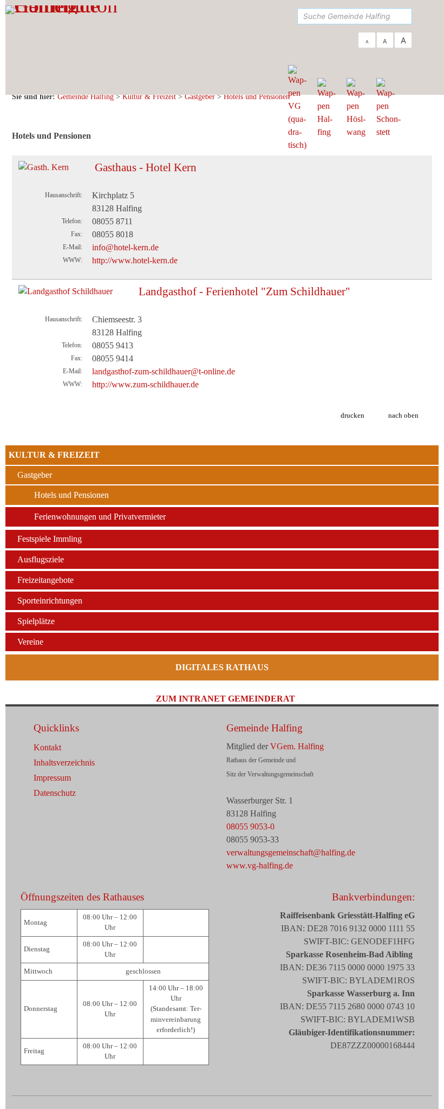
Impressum (52, 777)
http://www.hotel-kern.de (135, 260)
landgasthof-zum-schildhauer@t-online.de (163, 371)
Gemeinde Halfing (264, 728)
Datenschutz (55, 792)
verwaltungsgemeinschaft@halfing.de (290, 852)
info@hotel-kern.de (125, 247)
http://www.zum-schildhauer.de (145, 384)
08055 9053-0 (250, 826)
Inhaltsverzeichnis (64, 762)
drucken (352, 415)
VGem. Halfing (297, 746)
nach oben (403, 415)
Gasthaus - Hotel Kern (146, 167)
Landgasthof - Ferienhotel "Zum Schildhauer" (244, 291)
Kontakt (47, 747)
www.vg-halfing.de (259, 865)
